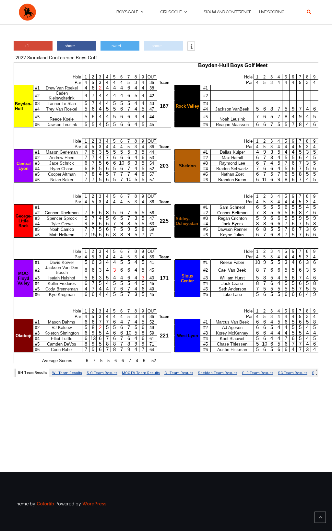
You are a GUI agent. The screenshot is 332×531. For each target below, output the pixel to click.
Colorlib (45, 503)
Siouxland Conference (227, 11)
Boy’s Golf (127, 11)
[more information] (191, 47)
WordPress (94, 503)
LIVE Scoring (271, 11)
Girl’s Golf (170, 11)
